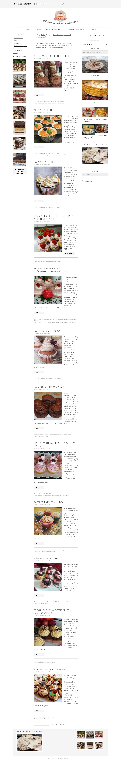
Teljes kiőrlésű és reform (39, 320)
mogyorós (73, 322)
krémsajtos (64, 322)
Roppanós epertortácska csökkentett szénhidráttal (50, 270)
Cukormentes (42, 319)
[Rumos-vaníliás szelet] (88, 134)
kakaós (39, 103)
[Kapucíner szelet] (19, 150)
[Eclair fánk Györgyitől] (88, 116)
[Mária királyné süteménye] (19, 134)
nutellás (49, 103)
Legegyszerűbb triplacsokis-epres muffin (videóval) (53, 217)
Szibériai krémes (18, 38)
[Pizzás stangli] (101, 132)
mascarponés (44, 103)
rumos (53, 495)
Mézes (95, 102)
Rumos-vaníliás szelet (88, 138)
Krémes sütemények (43, 101)
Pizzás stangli (102, 135)
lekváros (69, 322)
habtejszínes (55, 155)
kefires (42, 662)
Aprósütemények (42, 601)
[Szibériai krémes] (19, 71)
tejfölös (60, 155)
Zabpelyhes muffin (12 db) (48, 502)
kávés (55, 322)
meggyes (49, 495)
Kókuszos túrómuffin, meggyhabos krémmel (54, 445)
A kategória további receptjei (19, 171)
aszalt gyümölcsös (42, 551)
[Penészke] (19, 87)
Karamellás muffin (45, 161)
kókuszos (59, 322)
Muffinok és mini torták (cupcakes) (56, 101)
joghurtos (40, 380)
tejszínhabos (58, 495)
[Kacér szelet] (95, 72)
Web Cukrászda (60, 17)
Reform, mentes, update (65, 434)
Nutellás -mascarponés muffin (52, 56)
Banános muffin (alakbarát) (50, 387)
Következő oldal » (57, 724)
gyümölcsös (49, 155)
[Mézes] (95, 100)
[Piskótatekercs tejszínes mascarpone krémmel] (19, 118)
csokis (43, 436)
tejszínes (54, 103)
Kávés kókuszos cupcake (48, 330)
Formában (47, 319)
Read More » (39, 95)
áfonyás (39, 155)
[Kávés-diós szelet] (19, 165)
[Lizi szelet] (19, 103)
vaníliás (58, 103)
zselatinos (62, 103)
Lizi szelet (16, 43)
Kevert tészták (42, 153)
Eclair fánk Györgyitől (88, 120)
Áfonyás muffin (43, 110)
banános (40, 436)
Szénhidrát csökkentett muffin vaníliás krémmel (52, 612)
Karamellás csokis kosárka (50, 669)
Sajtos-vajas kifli (102, 119)
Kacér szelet (95, 75)
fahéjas (46, 322)
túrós (62, 495)
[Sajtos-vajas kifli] (101, 116)
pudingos (46, 603)
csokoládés (44, 155)
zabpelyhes (52, 551)
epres (44, 261)
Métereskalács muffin (47, 558)
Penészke (16, 40)
